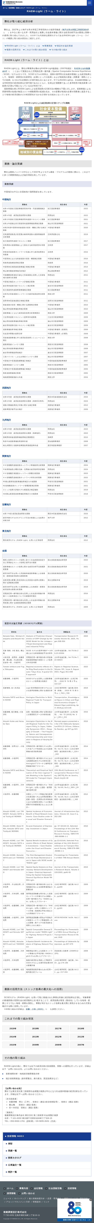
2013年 (35, 1037)
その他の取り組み (59, 50)
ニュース (7, 1198)
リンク (46, 1202)
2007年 (81, 1045)
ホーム (10, 1188)
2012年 (58, 1037)
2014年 (13, 1037)
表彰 (10, 1143)
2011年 (81, 1037)
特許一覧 (12, 1172)
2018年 (35, 1029)
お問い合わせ (28, 1193)
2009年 (35, 1045)
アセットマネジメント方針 (18, 1202)
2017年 (58, 1029)
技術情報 (72, 1188)
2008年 (58, 1045)
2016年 (81, 1029)
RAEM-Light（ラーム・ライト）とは (23, 46)
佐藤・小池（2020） (35, 1009)
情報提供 (37, 1202)
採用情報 (11, 1193)
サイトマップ (20, 1198)
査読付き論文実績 (65, 46)
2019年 (13, 1029)
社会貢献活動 (55, 1188)
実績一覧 (12, 1151)
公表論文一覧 (14, 1165)
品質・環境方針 (54, 1198)
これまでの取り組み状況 (36, 50)
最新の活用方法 (14, 50)
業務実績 (48, 46)
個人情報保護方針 (37, 1198)
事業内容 (23, 1188)
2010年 (13, 1045)
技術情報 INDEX (15, 1136)
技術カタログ (14, 1158)
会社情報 (38, 1188)
